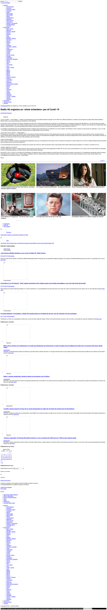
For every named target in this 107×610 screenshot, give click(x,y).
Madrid (8, 70)
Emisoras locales (10, 9)
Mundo (8, 12)
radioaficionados (10, 24)
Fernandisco (6, 223)
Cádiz (7, 44)
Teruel (8, 91)
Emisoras (8, 8)
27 (6, 459)
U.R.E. (4, 499)
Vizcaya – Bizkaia (10, 96)
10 (1, 456)
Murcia (8, 74)
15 (9, 456)
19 (4, 457)
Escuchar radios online (9, 503)
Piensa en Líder (7, 102)
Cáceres (8, 42)
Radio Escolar (9, 20)
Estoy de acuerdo (87, 608)
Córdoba (8, 51)
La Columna (6, 100)
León (7, 66)
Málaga (8, 71)
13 (6, 456)
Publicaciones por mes (6, 468)
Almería (8, 33)
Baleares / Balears (11, 38)
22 (9, 457)
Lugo (7, 68)
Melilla (8, 73)
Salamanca (9, 82)
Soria (7, 88)
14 (8, 456)
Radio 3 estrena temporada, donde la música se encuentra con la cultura (26, 376)
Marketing (9, 19)
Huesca (8, 62)
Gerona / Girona (10, 55)
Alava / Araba (9, 28)
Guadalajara (9, 57)
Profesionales (10, 6)
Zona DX (8, 26)
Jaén (7, 63)
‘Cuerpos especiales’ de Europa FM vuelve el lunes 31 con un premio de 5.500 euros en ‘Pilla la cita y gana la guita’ (39, 438)
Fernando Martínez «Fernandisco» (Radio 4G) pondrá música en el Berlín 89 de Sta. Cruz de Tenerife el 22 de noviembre (39, 313)
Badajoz (8, 37)
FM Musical (6, 501)
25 (3, 459)
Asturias (8, 34)
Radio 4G (5, 225)
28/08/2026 (6, 350)
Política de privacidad (6, 487)
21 (8, 457)
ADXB (4, 500)
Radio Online (9, 13)
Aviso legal (3, 488)
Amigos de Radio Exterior (9, 497)
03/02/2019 (4, 256)
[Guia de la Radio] (5, 2)
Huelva (8, 60)
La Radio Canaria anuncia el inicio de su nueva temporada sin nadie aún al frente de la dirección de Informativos (38, 409)
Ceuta (7, 48)
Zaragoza (8, 99)
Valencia (8, 93)
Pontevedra (9, 80)
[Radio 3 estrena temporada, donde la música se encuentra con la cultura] (18, 372)
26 (4, 459)
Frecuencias (6, 27)
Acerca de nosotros (6, 480)
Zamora (8, 97)
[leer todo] (3, 260)
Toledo (8, 92)
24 (1, 459)
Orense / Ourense (11, 77)
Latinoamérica (10, 17)
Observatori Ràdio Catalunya (10, 494)
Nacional (9, 113)
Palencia (8, 78)
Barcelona (8, 40)
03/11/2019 (4, 316)
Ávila (7, 35)
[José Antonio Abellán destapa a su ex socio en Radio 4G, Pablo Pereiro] (6, 249)
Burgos (8, 41)
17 (1, 457)
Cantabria (8, 45)
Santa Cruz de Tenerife (12, 84)
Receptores (9, 22)
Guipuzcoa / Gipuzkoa (12, 59)
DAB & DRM (9, 15)
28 (8, 459)
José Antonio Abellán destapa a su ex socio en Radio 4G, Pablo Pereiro (23, 253)
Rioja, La (8, 81)
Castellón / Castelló (11, 46)
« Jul (2, 462)
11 (3, 456)
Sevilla (8, 86)
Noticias (5, 5)
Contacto (5, 103)
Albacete (8, 30)
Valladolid (8, 95)
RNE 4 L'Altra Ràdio (8, 496)
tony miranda (6, 226)
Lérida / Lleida (10, 67)
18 (3, 457)
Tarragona (8, 89)
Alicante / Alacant (10, 31)
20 (6, 457)
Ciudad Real (9, 49)
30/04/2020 (4, 113)
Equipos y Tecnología (11, 23)
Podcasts (8, 11)
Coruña (8, 52)
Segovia (8, 85)
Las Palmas (9, 64)
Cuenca (8, 53)
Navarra (8, 75)
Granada (8, 56)
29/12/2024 (4, 286)
